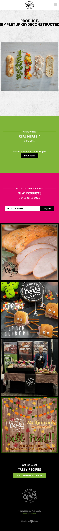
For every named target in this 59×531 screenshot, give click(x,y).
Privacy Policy (29, 514)
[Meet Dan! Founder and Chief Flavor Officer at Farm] (29, 367)
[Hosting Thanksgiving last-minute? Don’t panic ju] (29, 252)
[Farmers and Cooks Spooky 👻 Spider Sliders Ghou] (29, 310)
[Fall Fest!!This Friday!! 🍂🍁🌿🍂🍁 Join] (29, 425)
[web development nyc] (29, 522)
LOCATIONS (29, 156)
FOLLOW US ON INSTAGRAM (29, 476)
